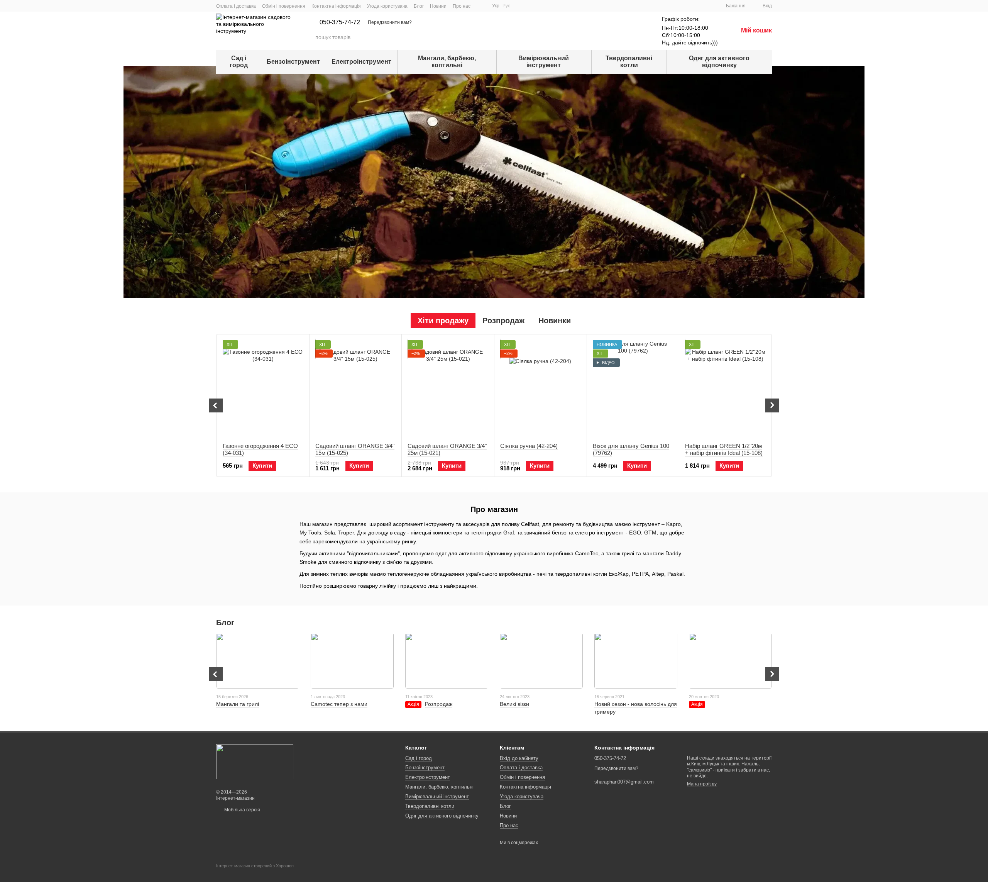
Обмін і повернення (283, 6)
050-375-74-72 (340, 22)
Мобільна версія (241, 809)
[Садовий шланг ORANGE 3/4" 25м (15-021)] (448, 388)
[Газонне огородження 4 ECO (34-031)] (263, 388)
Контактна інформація (336, 6)
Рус (506, 5)
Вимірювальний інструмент (543, 61)
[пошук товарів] (631, 37)
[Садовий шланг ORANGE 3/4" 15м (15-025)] (355, 388)
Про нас (461, 6)
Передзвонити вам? (390, 22)
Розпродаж (503, 320)
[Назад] (216, 405)
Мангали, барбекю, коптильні (447, 61)
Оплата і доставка (236, 6)
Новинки (554, 320)
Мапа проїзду (702, 784)
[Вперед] (772, 405)
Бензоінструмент (293, 61)
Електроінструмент (361, 61)
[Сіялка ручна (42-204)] (540, 388)
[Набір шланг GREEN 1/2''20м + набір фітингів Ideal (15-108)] (725, 388)
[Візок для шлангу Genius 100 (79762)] (633, 388)
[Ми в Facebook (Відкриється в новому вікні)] (481, 6)
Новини (438, 6)
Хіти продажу (443, 320)
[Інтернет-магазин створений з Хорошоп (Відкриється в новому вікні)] (255, 872)
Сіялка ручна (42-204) (529, 446)
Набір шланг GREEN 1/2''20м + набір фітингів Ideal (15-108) (724, 449)
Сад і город (239, 61)
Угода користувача (387, 6)
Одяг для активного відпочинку (719, 61)
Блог (419, 6)
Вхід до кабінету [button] (519, 758)
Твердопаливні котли (629, 61)
